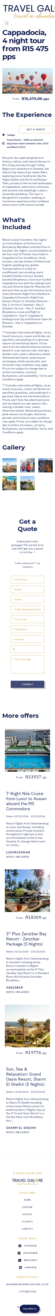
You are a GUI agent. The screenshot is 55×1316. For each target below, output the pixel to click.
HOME (27, 1200)
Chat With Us (30, 1308)
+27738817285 (28, 1291)
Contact (27, 1228)
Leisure (27, 1207)
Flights (27, 1221)
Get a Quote (36, 129)
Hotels (27, 1214)
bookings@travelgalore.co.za (27, 1284)
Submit (27, 684)
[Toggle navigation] (6, 23)
